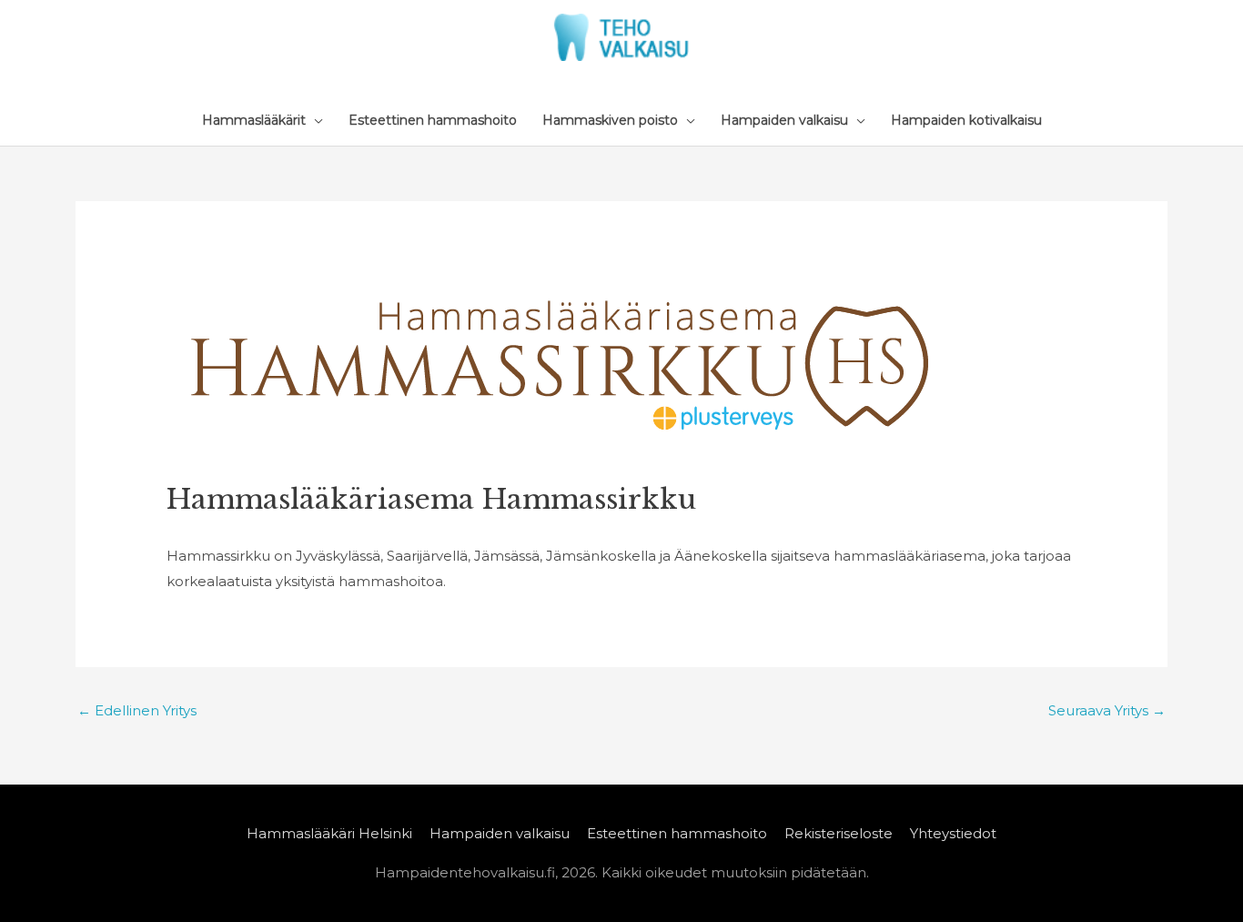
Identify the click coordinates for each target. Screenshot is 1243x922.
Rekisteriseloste (838, 833)
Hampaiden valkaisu (499, 833)
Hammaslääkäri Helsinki (329, 833)
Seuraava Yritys (1107, 710)
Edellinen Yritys (137, 710)
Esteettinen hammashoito (677, 833)
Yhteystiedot (953, 833)
